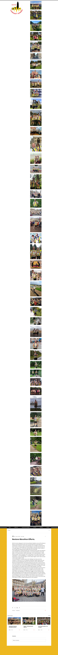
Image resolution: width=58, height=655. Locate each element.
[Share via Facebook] (12, 607)
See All (49, 615)
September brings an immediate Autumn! (13, 627)
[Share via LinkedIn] (17, 607)
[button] (49, 530)
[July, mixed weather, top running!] (43, 621)
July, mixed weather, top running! (43, 627)
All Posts (9, 530)
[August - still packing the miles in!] (29, 621)
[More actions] (45, 536)
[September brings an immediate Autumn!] (14, 621)
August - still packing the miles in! (28, 627)
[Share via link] (19, 607)
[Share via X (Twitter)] (14, 607)
